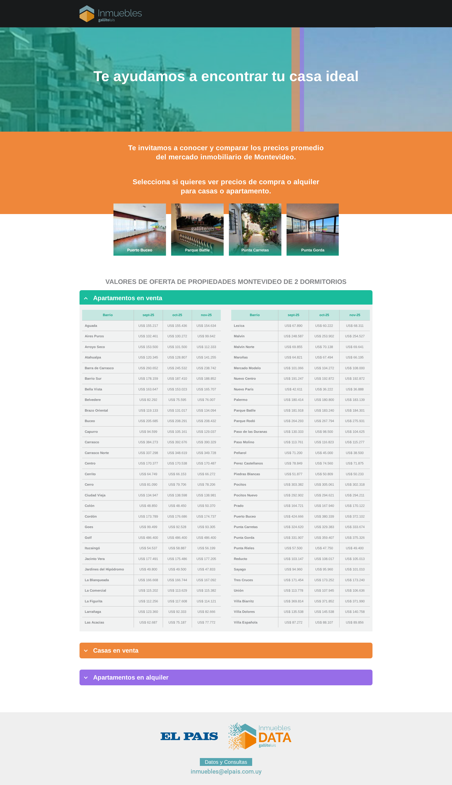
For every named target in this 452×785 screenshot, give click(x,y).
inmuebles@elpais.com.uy (226, 771)
